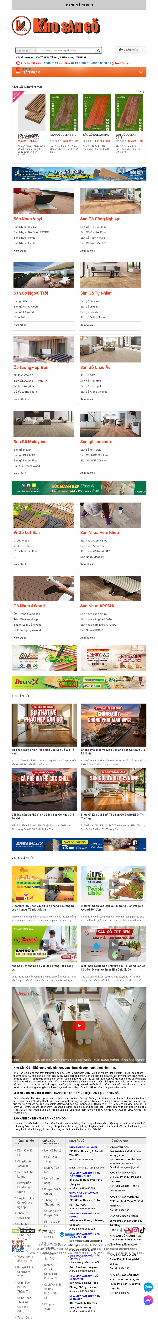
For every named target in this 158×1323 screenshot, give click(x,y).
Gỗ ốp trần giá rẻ (24, 386)
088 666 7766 (87, 1291)
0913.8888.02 (101, 63)
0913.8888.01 (80, 63)
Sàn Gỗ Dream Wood (27, 465)
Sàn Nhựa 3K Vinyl (25, 226)
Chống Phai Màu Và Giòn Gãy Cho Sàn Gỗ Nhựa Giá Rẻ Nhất (113, 751)
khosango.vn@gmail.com (130, 1167)
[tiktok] (142, 1230)
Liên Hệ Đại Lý (52, 1150)
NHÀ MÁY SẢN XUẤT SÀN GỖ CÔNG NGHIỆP (84, 1175)
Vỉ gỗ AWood (21, 317)
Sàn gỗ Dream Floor (26, 460)
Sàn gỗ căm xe (89, 301)
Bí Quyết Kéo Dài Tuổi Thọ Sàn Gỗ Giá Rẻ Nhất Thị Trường (112, 816)
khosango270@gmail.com (90, 1167)
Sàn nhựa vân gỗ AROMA (96, 619)
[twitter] (135, 1230)
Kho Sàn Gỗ (63, 1245)
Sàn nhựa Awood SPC (93, 545)
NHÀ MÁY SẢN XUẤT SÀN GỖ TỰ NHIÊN (84, 1235)
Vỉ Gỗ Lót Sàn (26, 532)
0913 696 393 (87, 1188)
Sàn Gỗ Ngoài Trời (30, 293)
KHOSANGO (93, 1241)
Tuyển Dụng (24, 1317)
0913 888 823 (87, 1311)
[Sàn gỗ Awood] (44, 660)
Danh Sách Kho (79, 5)
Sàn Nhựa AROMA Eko (94, 630)
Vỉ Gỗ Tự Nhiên (23, 545)
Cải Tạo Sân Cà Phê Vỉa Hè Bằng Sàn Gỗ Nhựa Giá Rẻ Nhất (43, 816)
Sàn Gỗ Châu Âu (95, 367)
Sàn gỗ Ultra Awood (26, 306)
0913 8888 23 (87, 1271)
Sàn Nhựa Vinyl (27, 218)
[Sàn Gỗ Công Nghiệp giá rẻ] (110, 213)
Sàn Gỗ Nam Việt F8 (93, 237)
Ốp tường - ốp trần (30, 367)
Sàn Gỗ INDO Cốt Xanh (94, 455)
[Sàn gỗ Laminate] (110, 436)
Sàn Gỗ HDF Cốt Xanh (94, 460)
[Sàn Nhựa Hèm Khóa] (110, 526)
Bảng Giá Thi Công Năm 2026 (25, 1272)
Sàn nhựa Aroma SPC (93, 540)
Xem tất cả (20, 250)
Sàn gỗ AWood (23, 301)
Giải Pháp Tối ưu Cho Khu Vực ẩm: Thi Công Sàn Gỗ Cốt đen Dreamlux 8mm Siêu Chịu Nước (113, 967)
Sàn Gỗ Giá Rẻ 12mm (93, 232)
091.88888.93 (117, 1190)
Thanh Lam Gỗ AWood (27, 624)
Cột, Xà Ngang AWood (27, 630)
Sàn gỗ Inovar (22, 449)
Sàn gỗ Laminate (96, 441)
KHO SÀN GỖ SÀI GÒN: (83, 1147)
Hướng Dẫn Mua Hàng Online (24, 1187)
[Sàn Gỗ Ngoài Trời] (43, 287)
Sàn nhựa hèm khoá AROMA (98, 624)
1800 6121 (51, 63)
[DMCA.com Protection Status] (23, 1231)
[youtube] (128, 1230)
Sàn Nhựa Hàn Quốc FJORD (31, 232)
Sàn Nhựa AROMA (97, 605)
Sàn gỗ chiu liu (89, 306)
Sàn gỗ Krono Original (93, 391)
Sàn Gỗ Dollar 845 (29, 134)
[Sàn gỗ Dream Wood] (79, 488)
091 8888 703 (128, 1163)
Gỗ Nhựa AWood (29, 605)
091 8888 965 (87, 1208)
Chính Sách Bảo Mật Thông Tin (24, 1287)
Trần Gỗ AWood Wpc (26, 619)
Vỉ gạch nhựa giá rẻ (26, 551)
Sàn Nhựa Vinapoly (92, 556)
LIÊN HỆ (26, 69)
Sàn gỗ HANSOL (90, 449)
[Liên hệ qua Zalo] (148, 1287)
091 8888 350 (121, 1268)
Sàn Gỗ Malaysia (29, 441)
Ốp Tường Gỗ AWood (27, 613)
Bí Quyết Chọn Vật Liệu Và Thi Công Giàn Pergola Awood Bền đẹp (112, 907)
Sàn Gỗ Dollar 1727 (127, 134)
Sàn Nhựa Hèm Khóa (99, 532)
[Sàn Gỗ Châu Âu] (110, 361)
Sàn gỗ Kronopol (90, 386)
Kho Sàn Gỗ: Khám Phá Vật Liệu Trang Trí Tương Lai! (42, 967)
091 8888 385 (121, 1210)
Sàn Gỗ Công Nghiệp (99, 218)
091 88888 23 (85, 1159)
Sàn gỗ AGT (87, 375)
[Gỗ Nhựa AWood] (43, 600)
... (14, 556)
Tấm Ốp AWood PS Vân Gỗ (30, 380)
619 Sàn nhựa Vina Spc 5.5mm (94, 136)
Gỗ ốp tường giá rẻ (25, 391)
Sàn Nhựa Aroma (24, 237)
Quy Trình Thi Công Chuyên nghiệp (25, 1203)
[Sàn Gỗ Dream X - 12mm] (79, 682)
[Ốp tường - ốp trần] (43, 361)
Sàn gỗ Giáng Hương (93, 317)
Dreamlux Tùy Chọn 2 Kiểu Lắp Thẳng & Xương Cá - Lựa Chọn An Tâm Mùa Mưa (44, 907)
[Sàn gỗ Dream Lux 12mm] (113, 660)
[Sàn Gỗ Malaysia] (43, 436)
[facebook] (121, 1230)
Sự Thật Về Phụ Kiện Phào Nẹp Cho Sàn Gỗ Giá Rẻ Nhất (43, 751)
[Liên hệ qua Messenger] (148, 1300)
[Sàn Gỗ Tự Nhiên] (110, 287)
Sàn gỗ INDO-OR (24, 455)
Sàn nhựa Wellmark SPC (95, 551)
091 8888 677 (121, 1293)
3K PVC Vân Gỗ (23, 375)
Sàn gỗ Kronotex (90, 380)
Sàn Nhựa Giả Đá (24, 243)
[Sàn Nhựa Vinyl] (43, 213)
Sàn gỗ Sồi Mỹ (89, 311)
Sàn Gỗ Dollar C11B (59, 136)
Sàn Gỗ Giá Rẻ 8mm (93, 226)
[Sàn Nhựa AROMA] (110, 600)
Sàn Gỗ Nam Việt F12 (93, 243)
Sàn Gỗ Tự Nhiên (96, 293)
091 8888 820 (87, 1229)
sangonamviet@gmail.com (79, 1256)
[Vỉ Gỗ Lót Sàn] (43, 526)
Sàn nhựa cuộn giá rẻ (93, 613)
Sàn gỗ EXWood (24, 311)
